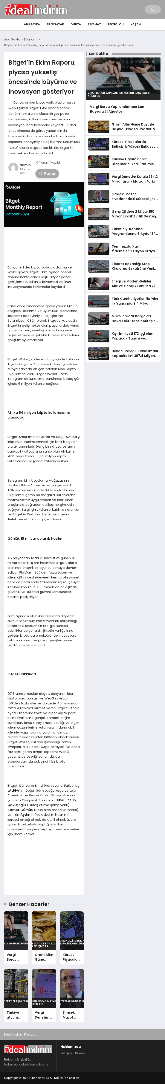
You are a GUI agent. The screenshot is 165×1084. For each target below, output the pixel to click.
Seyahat (94, 24)
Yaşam (136, 24)
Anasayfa (32, 24)
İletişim (66, 1053)
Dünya (75, 24)
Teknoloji (115, 24)
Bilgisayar (55, 24)
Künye (80, 1053)
